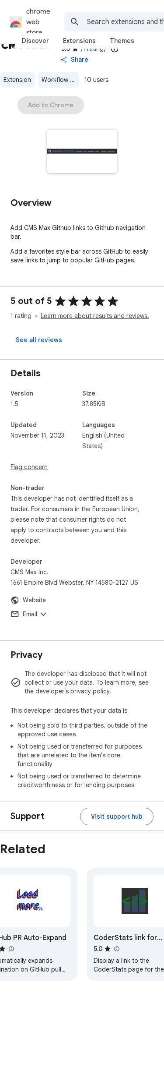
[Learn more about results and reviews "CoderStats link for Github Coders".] (116, 948)
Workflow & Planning (60, 80)
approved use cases (46, 734)
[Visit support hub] (117, 816)
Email (30, 614)
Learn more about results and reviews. (95, 316)
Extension (17, 80)
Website (34, 600)
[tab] (35, 41)
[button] (82, 152)
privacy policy (89, 691)
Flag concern (29, 467)
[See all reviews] (38, 339)
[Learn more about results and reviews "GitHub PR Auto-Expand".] (10, 948)
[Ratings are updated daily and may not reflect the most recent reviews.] (114, 48)
